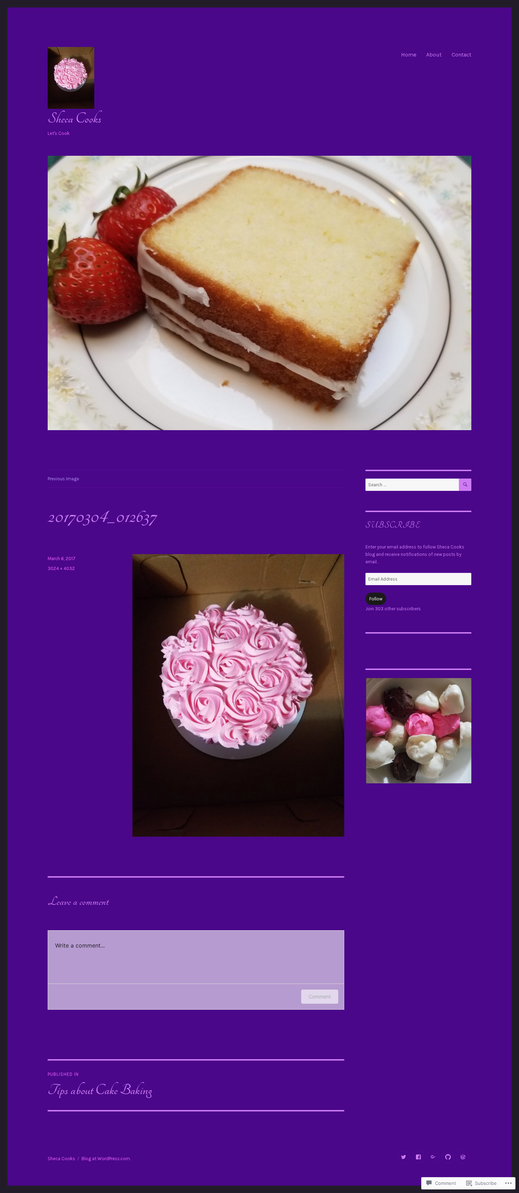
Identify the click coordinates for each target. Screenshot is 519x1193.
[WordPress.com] (463, 1157)
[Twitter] (403, 1157)
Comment (320, 996)
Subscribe (392, 525)
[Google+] (433, 1157)
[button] (418, 730)
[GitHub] (448, 1157)
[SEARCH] (465, 485)
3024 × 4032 (61, 568)
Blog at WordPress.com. (106, 1158)
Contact (461, 54)
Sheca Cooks (74, 118)
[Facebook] (418, 1157)
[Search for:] (412, 484)
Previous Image (63, 478)
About (434, 54)
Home (408, 54)
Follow (375, 598)
